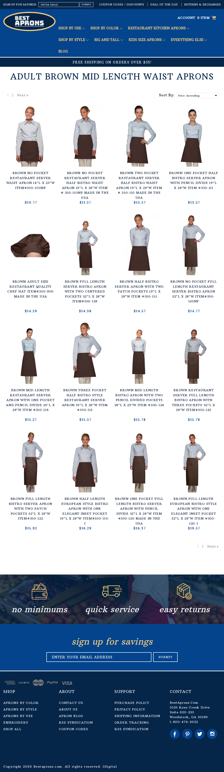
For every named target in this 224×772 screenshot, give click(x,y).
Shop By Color (105, 28)
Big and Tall (107, 40)
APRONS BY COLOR (21, 703)
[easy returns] (184, 598)
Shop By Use (70, 28)
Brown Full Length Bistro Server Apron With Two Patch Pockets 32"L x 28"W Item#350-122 (30, 508)
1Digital (110, 766)
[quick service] (112, 598)
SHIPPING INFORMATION (137, 716)
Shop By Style (72, 40)
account (186, 18)
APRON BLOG (71, 716)
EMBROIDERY (15, 722)
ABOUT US (68, 709)
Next (21, 95)
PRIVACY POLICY (129, 709)
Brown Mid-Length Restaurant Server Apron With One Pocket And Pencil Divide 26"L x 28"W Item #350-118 (30, 400)
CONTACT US (71, 703)
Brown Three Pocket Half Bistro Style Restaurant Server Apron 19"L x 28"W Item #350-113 (85, 400)
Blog (63, 51)
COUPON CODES (73, 729)
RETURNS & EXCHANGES (202, 4)
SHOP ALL (12, 729)
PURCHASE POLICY (131, 703)
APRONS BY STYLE (20, 709)
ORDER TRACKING (131, 722)
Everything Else (188, 40)
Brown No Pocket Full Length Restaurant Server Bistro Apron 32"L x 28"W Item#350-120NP (193, 291)
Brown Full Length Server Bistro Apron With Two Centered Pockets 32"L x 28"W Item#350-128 (85, 291)
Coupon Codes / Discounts (121, 4)
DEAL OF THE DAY (164, 4)
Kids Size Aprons (146, 40)
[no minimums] (39, 598)
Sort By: (167, 95)
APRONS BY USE (18, 716)
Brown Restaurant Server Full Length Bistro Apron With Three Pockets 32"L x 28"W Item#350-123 (193, 400)
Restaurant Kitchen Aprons (157, 28)
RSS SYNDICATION (76, 722)
